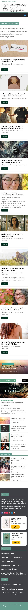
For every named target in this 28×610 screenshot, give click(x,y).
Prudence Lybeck (15, 165)
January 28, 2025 (17, 480)
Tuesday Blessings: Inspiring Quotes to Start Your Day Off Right (17, 476)
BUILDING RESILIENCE (7, 400)
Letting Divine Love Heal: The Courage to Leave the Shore (12, 367)
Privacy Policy (14, 594)
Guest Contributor (18, 130)
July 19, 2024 (6, 165)
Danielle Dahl (16, 98)
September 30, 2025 (18, 440)
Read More (4, 69)
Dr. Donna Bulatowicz (17, 64)
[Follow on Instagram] (5, 513)
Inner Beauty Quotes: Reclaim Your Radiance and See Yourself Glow (18, 468)
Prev (2, 367)
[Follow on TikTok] (7, 513)
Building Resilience (8, 364)
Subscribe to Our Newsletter (11, 557)
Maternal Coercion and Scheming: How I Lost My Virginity (13, 343)
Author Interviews (8, 561)
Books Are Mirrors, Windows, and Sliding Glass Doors (12, 269)
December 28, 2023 (17, 463)
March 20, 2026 (16, 430)
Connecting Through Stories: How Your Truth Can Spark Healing (17, 436)
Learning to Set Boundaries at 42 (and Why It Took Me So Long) (18, 427)
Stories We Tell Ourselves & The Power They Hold (12, 235)
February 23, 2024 (7, 238)
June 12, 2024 (6, 197)
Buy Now (15, 527)
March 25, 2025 (6, 64)
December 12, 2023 (7, 346)
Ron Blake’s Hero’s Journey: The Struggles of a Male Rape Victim (12, 127)
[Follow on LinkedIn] (12, 513)
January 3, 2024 (6, 312)
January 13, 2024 (6, 273)
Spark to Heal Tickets (9, 569)
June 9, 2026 (16, 422)
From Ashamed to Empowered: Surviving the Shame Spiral (12, 161)
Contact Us (6, 592)
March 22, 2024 (16, 472)
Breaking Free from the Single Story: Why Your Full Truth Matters (13, 309)
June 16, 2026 (6, 408)
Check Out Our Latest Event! (11, 565)
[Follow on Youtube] (14, 513)
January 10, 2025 (6, 98)
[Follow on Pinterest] (9, 513)
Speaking (22, 592)
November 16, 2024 (7, 130)
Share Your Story (7, 554)
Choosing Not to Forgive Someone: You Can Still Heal (13, 61)
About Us (14, 592)
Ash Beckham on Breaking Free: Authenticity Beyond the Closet (18, 445)
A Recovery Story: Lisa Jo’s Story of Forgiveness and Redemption (13, 95)
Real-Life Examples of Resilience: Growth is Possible (18, 459)
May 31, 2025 (16, 448)
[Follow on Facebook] (2, 513)
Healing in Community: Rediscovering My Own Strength (12, 194)
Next (25, 367)
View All (25, 380)
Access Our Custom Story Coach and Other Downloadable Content (13, 574)
